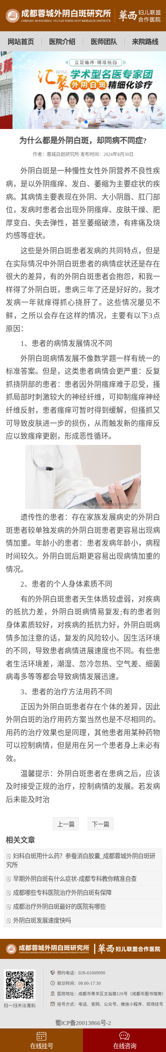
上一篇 (66, 824)
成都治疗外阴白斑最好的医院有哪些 (59, 906)
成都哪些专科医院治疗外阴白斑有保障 (62, 892)
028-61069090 (91, 973)
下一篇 (100, 824)
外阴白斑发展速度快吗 (42, 920)
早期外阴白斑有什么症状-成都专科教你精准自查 (75, 879)
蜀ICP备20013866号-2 (83, 1023)
